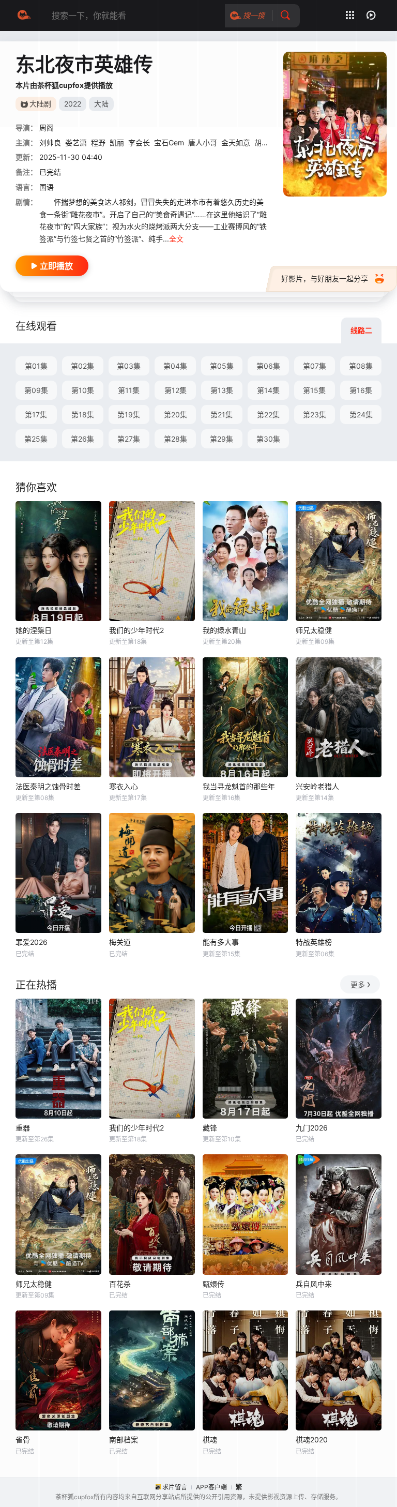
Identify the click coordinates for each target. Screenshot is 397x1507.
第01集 (36, 365)
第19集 (128, 414)
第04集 (175, 365)
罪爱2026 (32, 942)
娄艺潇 (76, 142)
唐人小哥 (202, 142)
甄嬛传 (213, 1283)
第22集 (268, 414)
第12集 (175, 390)
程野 (98, 142)
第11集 (129, 390)
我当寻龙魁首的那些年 (239, 786)
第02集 (82, 365)
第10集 (82, 390)
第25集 (36, 438)
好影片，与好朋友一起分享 (324, 278)
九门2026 (312, 1127)
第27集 (128, 438)
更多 (357, 984)
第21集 (221, 414)
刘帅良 (50, 142)
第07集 (314, 365)
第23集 (314, 414)
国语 (46, 187)
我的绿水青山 (224, 630)
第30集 (268, 438)
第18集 (82, 414)
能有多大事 (221, 942)
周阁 (46, 127)
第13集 (221, 390)
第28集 (175, 438)
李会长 (139, 142)
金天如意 (235, 142)
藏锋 (210, 1127)
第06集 (268, 365)
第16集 (360, 390)
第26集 (82, 438)
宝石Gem (169, 142)
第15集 (314, 390)
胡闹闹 (265, 142)
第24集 (361, 414)
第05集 (222, 365)
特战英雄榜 (314, 942)
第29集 (221, 438)
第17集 (36, 414)
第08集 (361, 365)
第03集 (129, 365)
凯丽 (117, 142)
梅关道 (120, 942)
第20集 (175, 414)
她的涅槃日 (34, 630)
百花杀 (120, 1283)
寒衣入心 (123, 786)
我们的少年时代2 (136, 630)
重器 (23, 1127)
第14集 (268, 390)
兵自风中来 (314, 1283)
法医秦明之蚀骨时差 (48, 786)
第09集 (36, 390)
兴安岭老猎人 (317, 786)
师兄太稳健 (314, 630)
